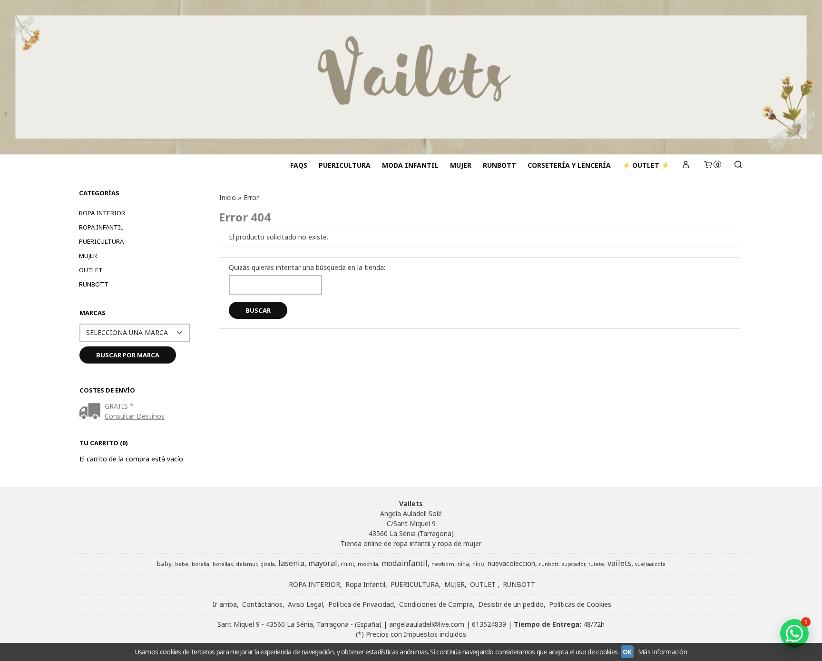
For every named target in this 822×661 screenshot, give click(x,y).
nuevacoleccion (511, 563)
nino (478, 564)
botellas (223, 564)
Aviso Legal (305, 604)
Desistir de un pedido (511, 604)
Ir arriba (225, 604)
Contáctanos (262, 604)
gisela (267, 564)
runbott (548, 564)
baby (164, 563)
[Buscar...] (738, 165)
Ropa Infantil (101, 227)
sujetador (573, 564)
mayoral (322, 563)
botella (200, 564)
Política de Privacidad (361, 604)
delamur (246, 564)
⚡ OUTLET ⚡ (645, 165)
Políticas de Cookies (580, 604)
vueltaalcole (650, 564)
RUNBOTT (499, 165)
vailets (619, 563)
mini (347, 563)
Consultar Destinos (135, 416)
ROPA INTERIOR (102, 213)
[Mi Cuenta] (686, 165)
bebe (181, 564)
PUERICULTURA (345, 165)
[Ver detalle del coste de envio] (92, 411)
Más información (662, 651)
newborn (442, 564)
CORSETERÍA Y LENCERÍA (569, 165)
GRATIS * (119, 406)
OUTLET (91, 270)
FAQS (298, 165)
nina (463, 564)
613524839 (489, 624)
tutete (596, 564)
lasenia (291, 563)
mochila (368, 564)
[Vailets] (411, 77)
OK (627, 651)
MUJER (460, 165)
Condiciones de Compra (436, 604)
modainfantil (405, 563)
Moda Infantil (410, 165)
